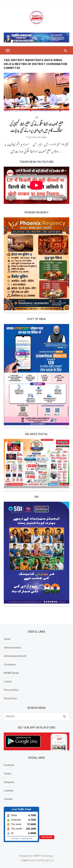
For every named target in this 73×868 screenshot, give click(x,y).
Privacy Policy (11, 689)
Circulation (10, 664)
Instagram (9, 782)
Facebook (9, 765)
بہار (36, 116)
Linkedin (8, 790)
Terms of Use (10, 698)
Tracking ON (26, 838)
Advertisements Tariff (15, 656)
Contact (8, 681)
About (7, 639)
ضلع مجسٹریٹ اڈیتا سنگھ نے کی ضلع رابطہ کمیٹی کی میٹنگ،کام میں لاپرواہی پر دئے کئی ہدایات (36, 127)
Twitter (7, 773)
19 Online (15, 838)
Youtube (8, 799)
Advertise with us (12, 647)
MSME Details (11, 672)
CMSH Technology (43, 855)
